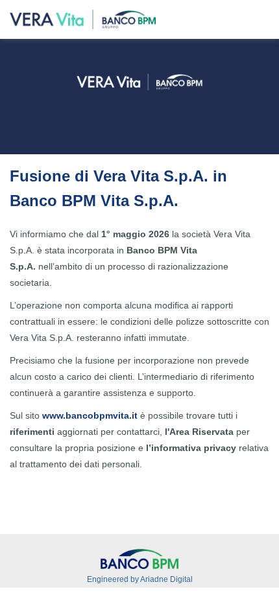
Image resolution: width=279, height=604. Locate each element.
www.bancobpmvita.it (90, 415)
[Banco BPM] (139, 558)
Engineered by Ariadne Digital (140, 579)
